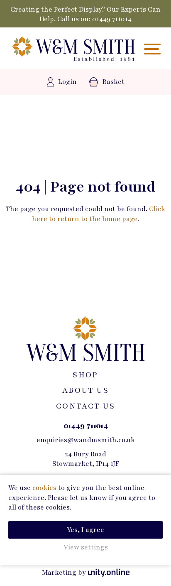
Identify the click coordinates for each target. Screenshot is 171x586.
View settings (86, 547)
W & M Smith (73, 49)
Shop (85, 374)
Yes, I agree (85, 529)
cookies (44, 487)
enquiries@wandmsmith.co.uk (86, 440)
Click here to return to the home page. (99, 213)
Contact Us (85, 406)
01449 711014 (112, 19)
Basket (114, 81)
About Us (85, 390)
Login (67, 81)
